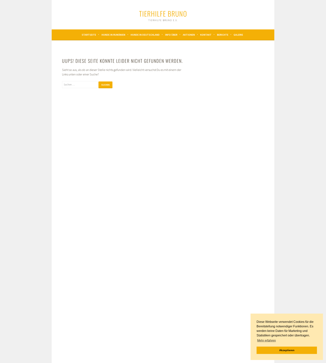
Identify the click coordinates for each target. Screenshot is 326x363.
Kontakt (205, 34)
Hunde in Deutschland (145, 34)
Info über (171, 34)
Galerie (238, 34)
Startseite (89, 34)
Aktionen (189, 34)
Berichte (222, 34)
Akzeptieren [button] (286, 350)
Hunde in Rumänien (113, 34)
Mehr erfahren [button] (266, 340)
